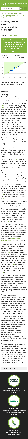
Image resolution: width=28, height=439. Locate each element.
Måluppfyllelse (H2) (10, 17)
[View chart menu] (25, 62)
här (16, 159)
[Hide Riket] (5, 78)
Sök (21, 8)
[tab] (4, 35)
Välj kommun (5, 55)
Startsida (3, 13)
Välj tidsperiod (18, 55)
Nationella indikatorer (14, 13)
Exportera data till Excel (8, 88)
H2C (2, 107)
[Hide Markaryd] (11, 78)
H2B (2, 105)
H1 (6, 122)
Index (22, 13)
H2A (18, 101)
